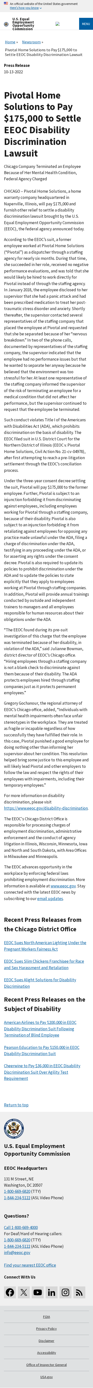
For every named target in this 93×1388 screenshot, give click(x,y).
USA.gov (46, 1377)
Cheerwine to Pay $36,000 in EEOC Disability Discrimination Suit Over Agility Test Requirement (42, 1072)
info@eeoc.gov (17, 1252)
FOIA (46, 1316)
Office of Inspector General (46, 1364)
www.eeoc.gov (63, 886)
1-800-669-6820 (17, 1191)
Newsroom (31, 41)
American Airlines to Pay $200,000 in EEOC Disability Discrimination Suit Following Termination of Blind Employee (40, 1029)
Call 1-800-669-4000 (21, 1227)
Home (10, 41)
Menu (86, 24)
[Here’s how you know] (46, 6)
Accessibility (46, 1352)
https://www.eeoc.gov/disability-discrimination (46, 808)
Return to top (16, 1105)
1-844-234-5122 (17, 1198)
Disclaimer (46, 1340)
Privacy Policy (46, 1328)
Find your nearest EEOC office (30, 1265)
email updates (50, 898)
